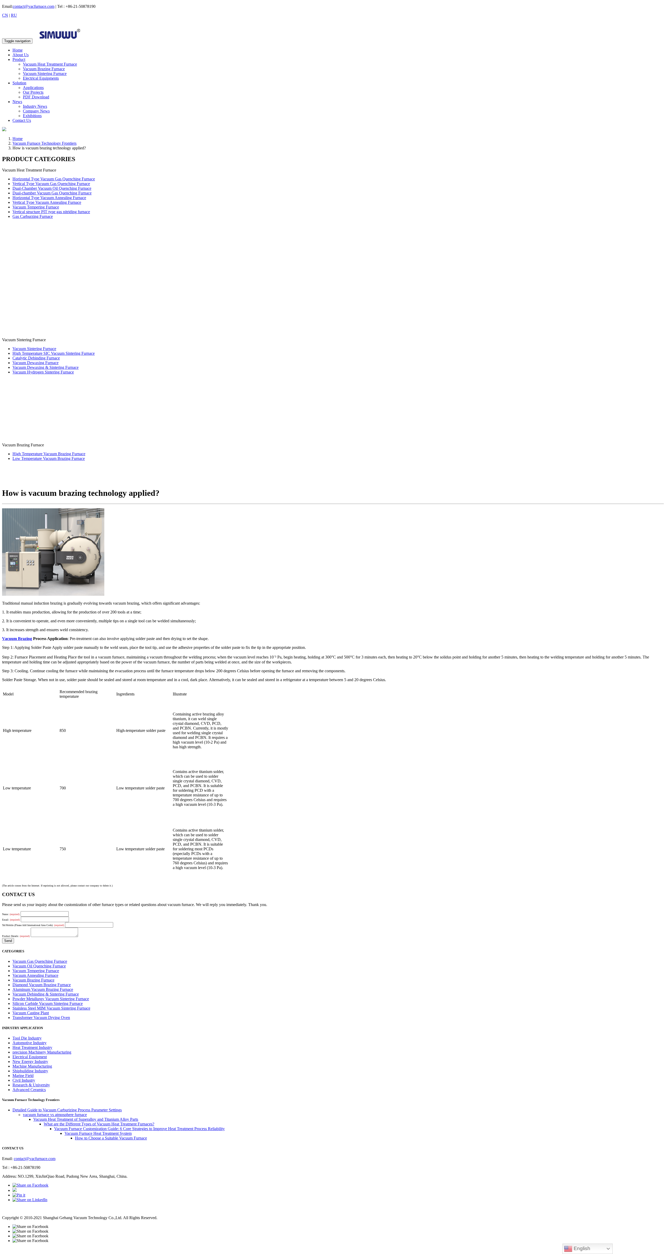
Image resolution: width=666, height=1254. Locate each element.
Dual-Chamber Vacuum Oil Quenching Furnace (51, 188)
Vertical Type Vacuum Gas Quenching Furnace (51, 183)
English (581, 1248)
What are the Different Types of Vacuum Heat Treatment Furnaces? (99, 1124)
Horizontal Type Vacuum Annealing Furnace (49, 197)
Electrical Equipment (29, 1057)
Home (17, 50)
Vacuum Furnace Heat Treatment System (98, 1133)
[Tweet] (14, 1190)
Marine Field (23, 1075)
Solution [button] (19, 83)
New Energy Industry (30, 1061)
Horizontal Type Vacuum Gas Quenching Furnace (53, 179)
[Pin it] (18, 1195)
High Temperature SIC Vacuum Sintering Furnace (53, 353)
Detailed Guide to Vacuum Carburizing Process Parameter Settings (67, 1110)
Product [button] (18, 59)
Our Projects (33, 92)
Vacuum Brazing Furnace (44, 69)
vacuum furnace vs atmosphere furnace (55, 1114)
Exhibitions (32, 115)
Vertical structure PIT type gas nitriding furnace (51, 212)
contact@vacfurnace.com (33, 6)
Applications (33, 87)
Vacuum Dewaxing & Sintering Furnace (45, 367)
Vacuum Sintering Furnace (45, 73)
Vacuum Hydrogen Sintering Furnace (43, 372)
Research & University (31, 1085)
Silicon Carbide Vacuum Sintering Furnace (47, 1003)
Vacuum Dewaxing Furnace (35, 362)
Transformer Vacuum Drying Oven (41, 1017)
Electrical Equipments (41, 78)
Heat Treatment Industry (32, 1047)
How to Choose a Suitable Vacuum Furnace (111, 1138)
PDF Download (36, 97)
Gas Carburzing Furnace (32, 216)
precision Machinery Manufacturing (41, 1052)
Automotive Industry (29, 1043)
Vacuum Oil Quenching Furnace (39, 966)
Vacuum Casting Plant (30, 1013)
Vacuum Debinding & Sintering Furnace (45, 994)
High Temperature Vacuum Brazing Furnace (48, 454)
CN (5, 15)
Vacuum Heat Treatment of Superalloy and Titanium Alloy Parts (85, 1119)
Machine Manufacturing (32, 1066)
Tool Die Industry (27, 1038)
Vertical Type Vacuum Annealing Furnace (46, 202)
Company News (36, 111)
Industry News (35, 106)
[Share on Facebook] (30, 1185)
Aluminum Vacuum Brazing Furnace (42, 989)
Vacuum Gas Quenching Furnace (39, 961)
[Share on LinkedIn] (29, 1200)
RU (14, 15)
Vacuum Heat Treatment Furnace (50, 64)
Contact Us (21, 120)
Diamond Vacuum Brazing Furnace (41, 985)
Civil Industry (23, 1080)
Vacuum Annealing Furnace (35, 975)
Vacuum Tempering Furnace (35, 207)
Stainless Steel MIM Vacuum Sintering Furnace (51, 1008)
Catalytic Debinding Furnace (36, 358)
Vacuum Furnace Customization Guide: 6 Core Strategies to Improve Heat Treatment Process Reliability (139, 1128)
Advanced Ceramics (29, 1089)
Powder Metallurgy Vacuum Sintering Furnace (50, 999)
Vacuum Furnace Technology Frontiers (44, 143)
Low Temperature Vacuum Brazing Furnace (48, 458)
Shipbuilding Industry (30, 1071)
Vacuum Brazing (17, 638)
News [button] (17, 101)
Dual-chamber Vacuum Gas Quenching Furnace (52, 193)
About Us (20, 55)
